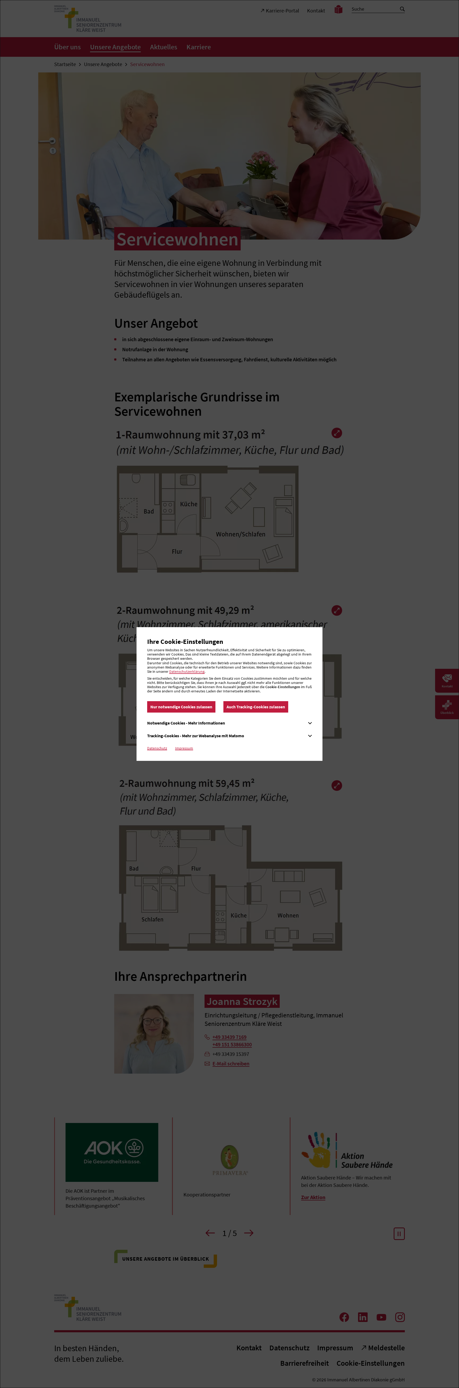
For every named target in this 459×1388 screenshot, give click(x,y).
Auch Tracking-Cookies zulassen (256, 706)
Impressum (184, 748)
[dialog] (229, 694)
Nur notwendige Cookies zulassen (181, 706)
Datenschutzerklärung (187, 671)
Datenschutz (157, 748)
